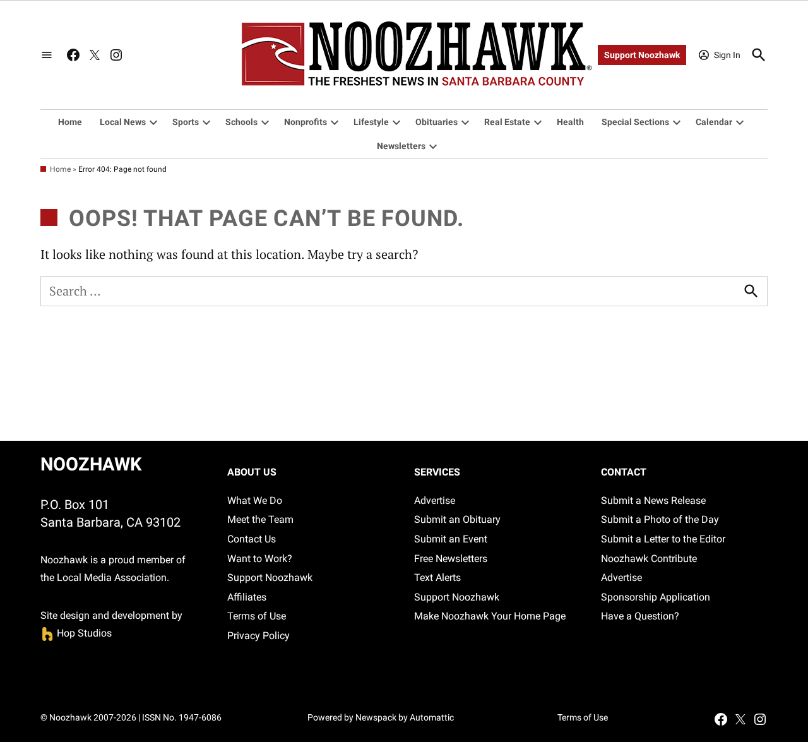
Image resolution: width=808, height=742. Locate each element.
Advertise (434, 500)
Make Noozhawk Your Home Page (490, 616)
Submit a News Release (653, 500)
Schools (241, 122)
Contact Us (251, 539)
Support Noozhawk (642, 55)
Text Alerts (437, 577)
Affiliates (246, 597)
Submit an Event (450, 539)
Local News (123, 122)
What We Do (254, 500)
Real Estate (507, 122)
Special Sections (635, 122)
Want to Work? (259, 559)
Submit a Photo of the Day (660, 519)
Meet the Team (260, 519)
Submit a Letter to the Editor (663, 539)
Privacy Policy (258, 636)
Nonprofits (305, 122)
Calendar (714, 122)
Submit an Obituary (457, 519)
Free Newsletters (450, 559)
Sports (185, 122)
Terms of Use (256, 616)
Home (70, 122)
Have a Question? (640, 616)
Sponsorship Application (655, 597)
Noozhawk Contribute (649, 559)
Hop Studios (76, 633)
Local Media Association (112, 577)
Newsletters (401, 146)
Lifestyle (371, 122)
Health (570, 122)
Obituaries (436, 122)
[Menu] (46, 55)
